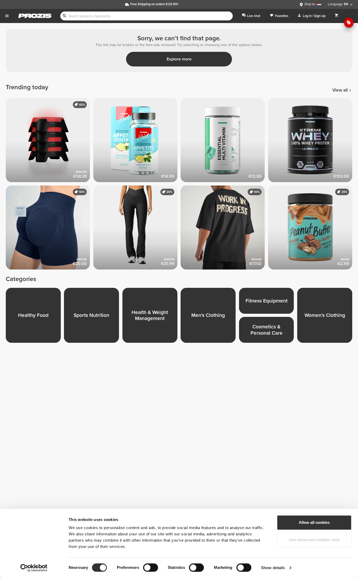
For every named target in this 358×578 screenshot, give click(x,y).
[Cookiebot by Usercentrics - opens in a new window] (34, 568)
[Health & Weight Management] (151, 317)
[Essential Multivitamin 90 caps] (224, 142)
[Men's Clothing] (210, 317)
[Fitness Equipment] (268, 302)
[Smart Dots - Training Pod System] (49, 142)
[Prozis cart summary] (336, 16)
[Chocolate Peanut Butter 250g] (312, 229)
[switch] (150, 567)
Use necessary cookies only (314, 539)
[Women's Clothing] (326, 317)
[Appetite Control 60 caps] (137, 142)
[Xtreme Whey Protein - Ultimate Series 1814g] (312, 142)
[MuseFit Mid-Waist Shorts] (49, 229)
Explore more (179, 59)
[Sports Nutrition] (93, 317)
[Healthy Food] (35, 317)
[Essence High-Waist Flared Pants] (137, 229)
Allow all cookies (314, 522)
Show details (273, 567)
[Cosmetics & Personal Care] (268, 331)
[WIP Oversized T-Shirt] (224, 229)
